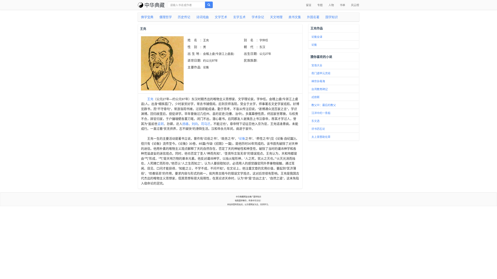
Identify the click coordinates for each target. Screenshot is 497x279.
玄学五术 (239, 17)
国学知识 (331, 17)
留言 (308, 5)
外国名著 (313, 17)
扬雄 (185, 123)
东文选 (315, 121)
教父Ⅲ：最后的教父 (323, 105)
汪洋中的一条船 (320, 113)
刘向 (195, 123)
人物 (331, 5)
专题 (320, 5)
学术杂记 (258, 17)
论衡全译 (316, 37)
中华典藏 (154, 4)
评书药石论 (318, 129)
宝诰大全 (316, 65)
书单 (342, 5)
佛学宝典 (147, 17)
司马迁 (205, 123)
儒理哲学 (165, 17)
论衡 (242, 138)
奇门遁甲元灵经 (320, 73)
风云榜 (355, 5)
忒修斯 (315, 97)
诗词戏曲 (202, 17)
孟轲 (160, 123)
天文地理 (276, 17)
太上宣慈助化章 (320, 137)
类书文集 (294, 17)
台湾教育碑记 (319, 89)
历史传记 (184, 17)
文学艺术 (221, 17)
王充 (150, 99)
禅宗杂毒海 (318, 81)
